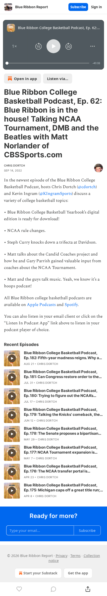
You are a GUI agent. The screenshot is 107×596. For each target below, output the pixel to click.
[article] (53, 358)
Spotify (71, 304)
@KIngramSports (56, 193)
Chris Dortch (14, 165)
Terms (75, 555)
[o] (12, 358)
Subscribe (78, 7)
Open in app (25, 78)
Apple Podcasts (41, 304)
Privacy (61, 555)
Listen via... (57, 78)
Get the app (78, 573)
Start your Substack (40, 573)
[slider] (48, 63)
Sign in (96, 7)
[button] (14, 46)
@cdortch (87, 187)
